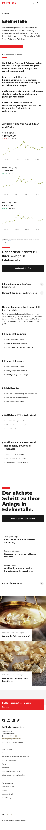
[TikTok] (18, 720)
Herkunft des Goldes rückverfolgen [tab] (19, 293)
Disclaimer (10, 240)
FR (7, 814)
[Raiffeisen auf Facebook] (3, 720)
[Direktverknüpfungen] (33, 3)
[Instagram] (8, 720)
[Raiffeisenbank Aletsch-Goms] (9, 3)
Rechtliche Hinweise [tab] (12, 583)
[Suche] (37, 3)
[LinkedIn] (13, 720)
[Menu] (42, 3)
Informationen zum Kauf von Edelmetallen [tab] (17, 285)
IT (11, 814)
